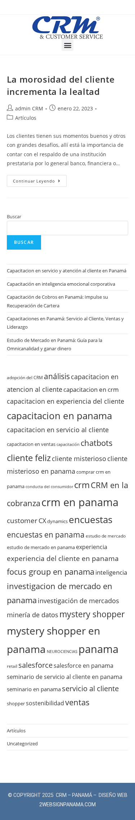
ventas (77, 702)
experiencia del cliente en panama (63, 558)
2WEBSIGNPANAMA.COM (67, 804)
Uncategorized (22, 743)
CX (42, 520)
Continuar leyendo (40, 179)
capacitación (68, 444)
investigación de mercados (78, 600)
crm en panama (79, 502)
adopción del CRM (25, 377)
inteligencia (111, 572)
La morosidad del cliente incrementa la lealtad (60, 85)
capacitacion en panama (59, 415)
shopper (16, 703)
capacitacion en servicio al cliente (58, 429)
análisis (57, 376)
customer (22, 520)
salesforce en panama (83, 666)
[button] (67, 45)
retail (12, 666)
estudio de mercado (106, 536)
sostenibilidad (45, 703)
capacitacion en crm (91, 389)
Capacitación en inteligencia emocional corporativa (61, 284)
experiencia (91, 547)
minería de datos (32, 614)
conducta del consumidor (49, 486)
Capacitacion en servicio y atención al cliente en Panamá (66, 270)
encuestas (90, 519)
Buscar (14, 216)
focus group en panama (50, 571)
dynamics (57, 521)
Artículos (25, 117)
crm (82, 485)
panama (98, 649)
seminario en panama (34, 689)
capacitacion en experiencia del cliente (65, 400)
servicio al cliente (90, 688)
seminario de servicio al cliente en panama (64, 677)
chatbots (97, 443)
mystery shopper (92, 614)
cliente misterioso (79, 458)
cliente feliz (29, 458)
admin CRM (29, 108)
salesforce (35, 665)
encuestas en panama (46, 535)
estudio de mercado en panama (41, 547)
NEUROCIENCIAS (62, 651)
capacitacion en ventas (31, 444)
